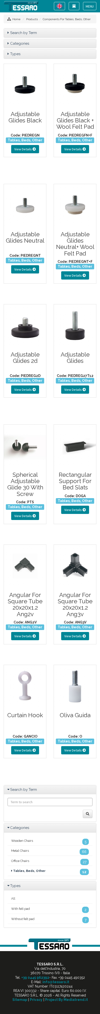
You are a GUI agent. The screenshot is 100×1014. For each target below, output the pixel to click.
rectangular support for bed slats (75, 481)
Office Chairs (48, 861)
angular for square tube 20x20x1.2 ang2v (25, 604)
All (13, 898)
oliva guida (75, 715)
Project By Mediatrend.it (66, 1000)
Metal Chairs (48, 851)
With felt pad (48, 909)
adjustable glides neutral (25, 237)
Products (32, 19)
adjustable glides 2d (25, 357)
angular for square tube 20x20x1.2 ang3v (75, 604)
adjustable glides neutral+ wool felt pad (75, 244)
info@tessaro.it (55, 982)
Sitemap (19, 1000)
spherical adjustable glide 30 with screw (25, 484)
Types (15, 54)
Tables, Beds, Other (25, 140)
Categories (19, 43)
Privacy (36, 1000)
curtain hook (25, 715)
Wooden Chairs (48, 841)
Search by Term (23, 33)
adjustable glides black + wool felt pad (75, 120)
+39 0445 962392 (35, 978)
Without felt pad (48, 919)
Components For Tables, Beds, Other (67, 19)
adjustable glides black (25, 117)
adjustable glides (75, 357)
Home (16, 19)
